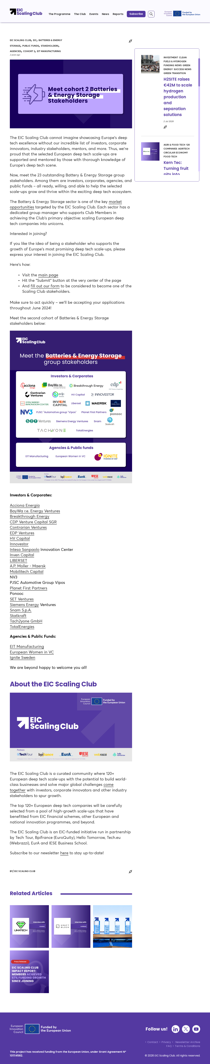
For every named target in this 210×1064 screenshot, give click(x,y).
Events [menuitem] (93, 14)
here (64, 853)
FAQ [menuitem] (169, 1046)
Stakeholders (49, 46)
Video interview (23, 911)
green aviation (34, 919)
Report (39, 956)
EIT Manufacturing (49, 51)
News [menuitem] (105, 14)
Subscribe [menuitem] (136, 14)
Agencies (15, 51)
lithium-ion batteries (26, 923)
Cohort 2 (29, 51)
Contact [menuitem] (152, 1042)
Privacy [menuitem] (166, 1042)
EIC (35, 40)
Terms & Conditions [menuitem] (187, 1046)
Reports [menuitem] (118, 14)
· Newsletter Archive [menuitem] (187, 1042)
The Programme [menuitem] (59, 14)
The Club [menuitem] (80, 14)
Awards (101, 927)
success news (29, 964)
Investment (20, 960)
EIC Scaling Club (20, 40)
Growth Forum (22, 927)
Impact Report (22, 968)
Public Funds (30, 46)
